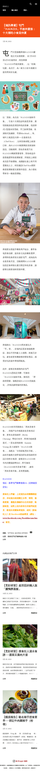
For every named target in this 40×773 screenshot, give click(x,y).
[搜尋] (30, 4)
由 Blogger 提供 (21, 761)
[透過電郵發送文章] (31, 533)
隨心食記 (15, 10)
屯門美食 (11, 533)
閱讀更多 (34, 613)
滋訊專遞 (18, 533)
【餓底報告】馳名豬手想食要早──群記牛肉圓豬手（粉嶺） (20, 720)
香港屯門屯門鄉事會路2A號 (17, 536)
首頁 (4, 10)
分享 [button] (4, 539)
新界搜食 (24, 533)
